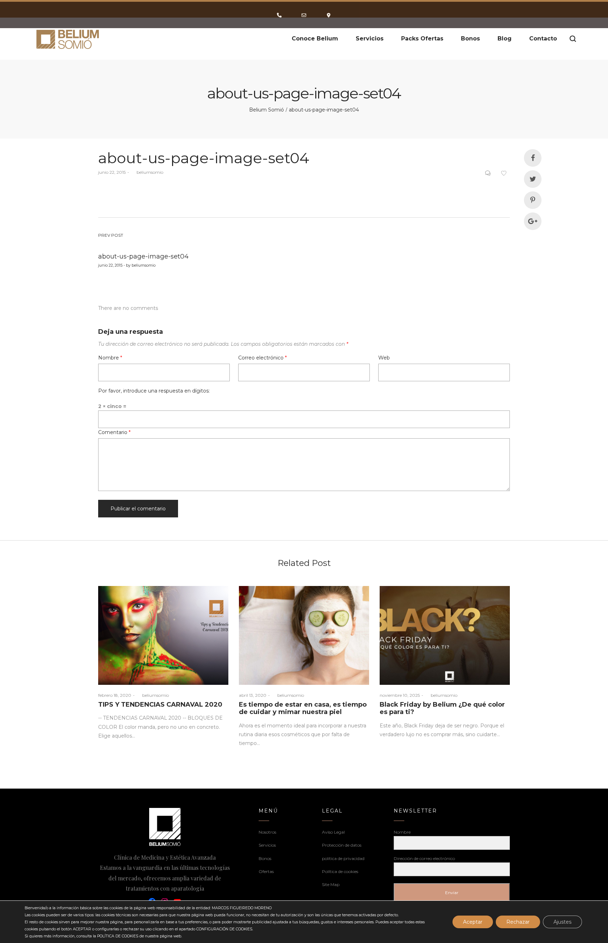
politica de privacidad (343, 858)
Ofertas (266, 871)
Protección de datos (341, 845)
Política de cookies (340, 871)
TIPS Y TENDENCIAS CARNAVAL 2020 (160, 704)
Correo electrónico (262, 358)
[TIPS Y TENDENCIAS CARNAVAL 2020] (163, 635)
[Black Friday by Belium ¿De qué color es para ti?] (445, 635)
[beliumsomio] (68, 39)
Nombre (110, 358)
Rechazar (518, 922)
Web (384, 358)
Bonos (265, 858)
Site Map (331, 884)
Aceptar (472, 922)
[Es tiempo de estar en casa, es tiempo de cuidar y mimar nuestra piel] (304, 635)
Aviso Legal (333, 832)
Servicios (267, 845)
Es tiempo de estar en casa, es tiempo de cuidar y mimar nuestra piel (303, 708)
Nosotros (267, 832)
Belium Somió (266, 110)
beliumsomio (147, 172)
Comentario (114, 432)
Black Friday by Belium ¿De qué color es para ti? (442, 708)
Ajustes (562, 922)
